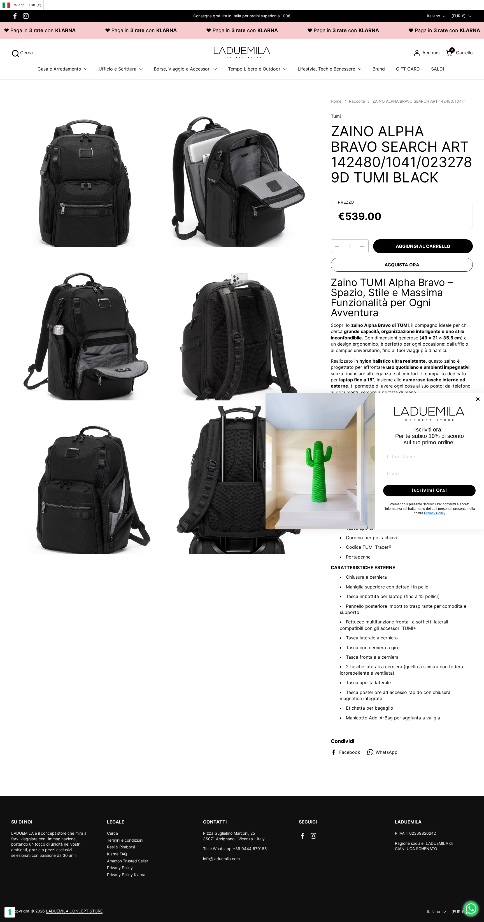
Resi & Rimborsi (121, 846)
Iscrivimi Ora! (429, 490)
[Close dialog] (477, 399)
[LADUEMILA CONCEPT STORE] (242, 52)
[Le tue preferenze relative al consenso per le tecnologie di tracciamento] (9, 912)
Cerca (112, 833)
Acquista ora (402, 265)
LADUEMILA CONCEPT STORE (74, 911)
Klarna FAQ (117, 853)
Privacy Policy (120, 867)
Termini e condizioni (125, 840)
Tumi (336, 116)
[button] (22, 52)
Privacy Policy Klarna (126, 874)
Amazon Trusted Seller (127, 860)
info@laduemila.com (221, 858)
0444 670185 (254, 848)
